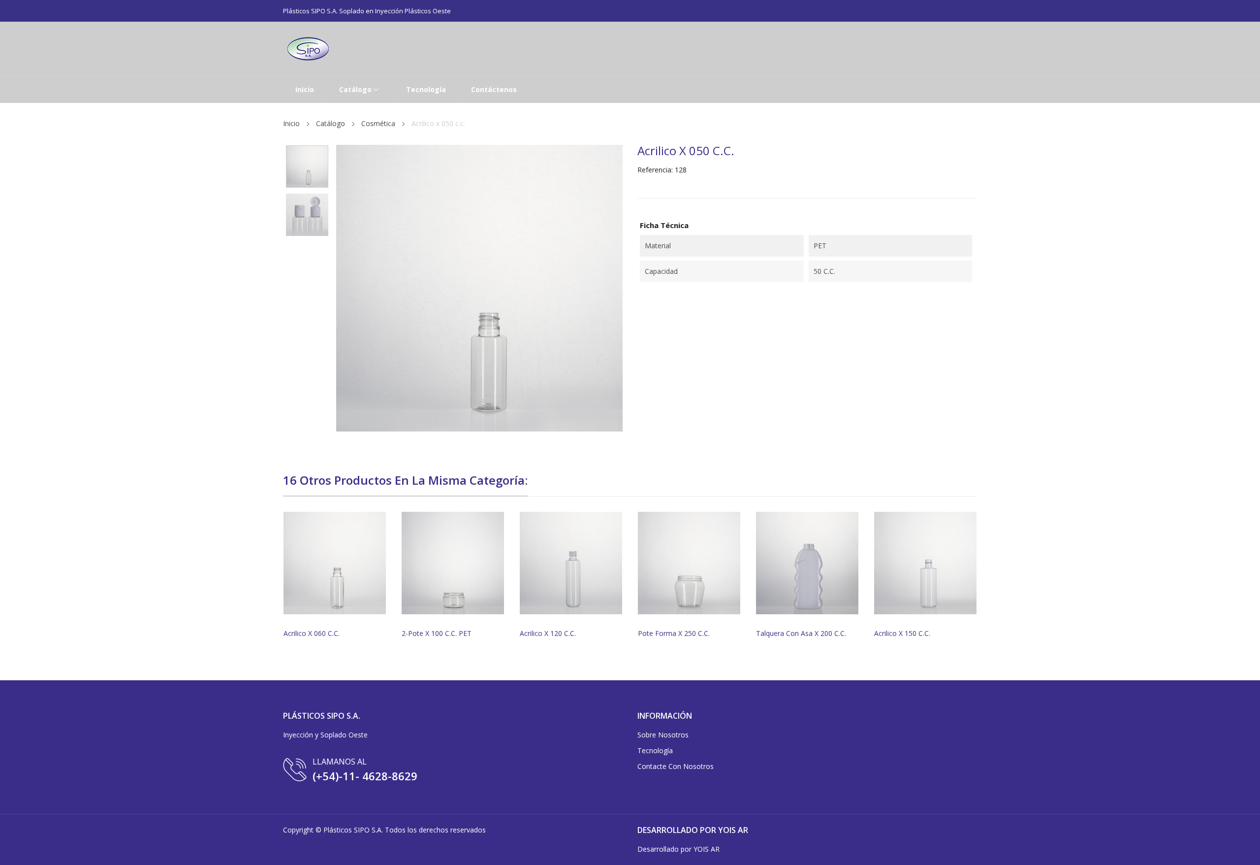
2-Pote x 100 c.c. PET (437, 633)
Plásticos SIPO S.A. (353, 829)
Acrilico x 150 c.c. (902, 633)
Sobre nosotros (663, 734)
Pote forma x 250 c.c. (674, 633)
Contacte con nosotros (675, 766)
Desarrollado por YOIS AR (678, 849)
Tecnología (655, 750)
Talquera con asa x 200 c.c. (801, 633)
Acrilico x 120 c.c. (548, 633)
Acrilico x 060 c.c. (312, 633)
